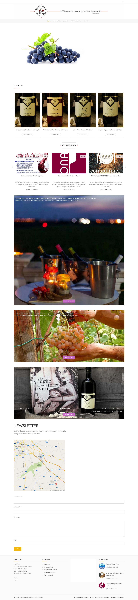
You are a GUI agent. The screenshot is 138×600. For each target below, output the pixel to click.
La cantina (47, 564)
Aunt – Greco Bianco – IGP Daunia (83, 130)
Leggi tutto (28, 134)
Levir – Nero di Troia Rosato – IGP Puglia (55, 130)
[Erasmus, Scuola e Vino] (102, 566)
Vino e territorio (48, 575)
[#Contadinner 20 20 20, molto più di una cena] (102, 575)
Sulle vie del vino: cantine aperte (32, 176)
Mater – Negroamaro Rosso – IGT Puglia (110, 130)
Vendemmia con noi (49, 572)
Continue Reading (32, 189)
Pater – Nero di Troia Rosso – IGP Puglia (27, 130)
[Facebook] (15, 579)
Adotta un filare (48, 567)
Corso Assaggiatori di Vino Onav (69, 176)
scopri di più (69, 301)
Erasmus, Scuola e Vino (112, 564)
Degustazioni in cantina (50, 569)
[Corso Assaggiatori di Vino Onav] (102, 585)
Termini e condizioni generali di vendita (83, 597)
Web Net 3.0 (39, 597)
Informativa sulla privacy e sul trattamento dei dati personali (109, 597)
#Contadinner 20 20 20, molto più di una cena (106, 176)
